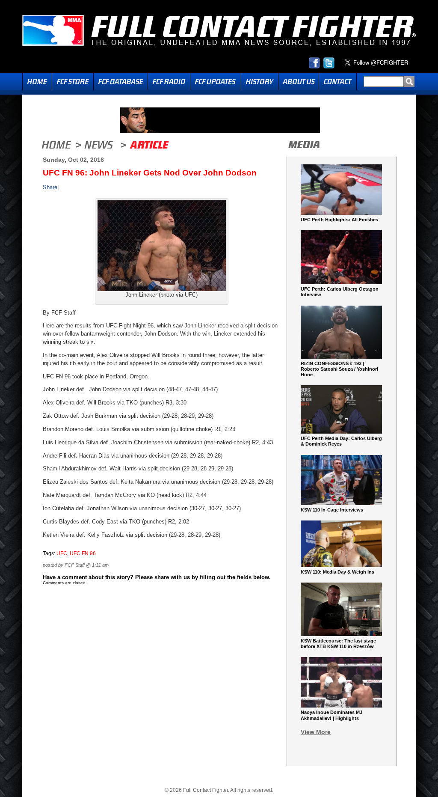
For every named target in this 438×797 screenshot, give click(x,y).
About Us (298, 81)
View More (316, 732)
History (259, 81)
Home (37, 81)
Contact (337, 81)
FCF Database (121, 81)
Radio (169, 81)
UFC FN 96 (83, 553)
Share (50, 187)
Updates (215, 81)
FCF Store (72, 81)
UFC (61, 553)
